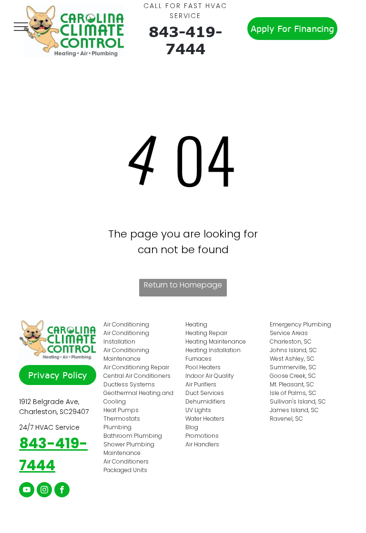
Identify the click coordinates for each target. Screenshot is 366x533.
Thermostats (121, 419)
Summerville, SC (293, 367)
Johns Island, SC (293, 350)
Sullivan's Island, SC (298, 401)
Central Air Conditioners (137, 376)
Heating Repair (206, 333)
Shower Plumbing (128, 444)
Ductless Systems (129, 384)
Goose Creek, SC (293, 376)
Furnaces (198, 359)
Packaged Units (125, 470)
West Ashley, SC (292, 359)
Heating (196, 324)
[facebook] (62, 491)
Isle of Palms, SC (293, 393)
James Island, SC (294, 410)
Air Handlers (202, 444)
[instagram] (44, 491)
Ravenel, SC (286, 419)
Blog (191, 427)
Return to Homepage (183, 284)
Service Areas (289, 333)
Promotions (202, 436)
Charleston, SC (291, 341)
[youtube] (26, 491)
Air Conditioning (126, 324)
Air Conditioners (126, 461)
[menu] (21, 26)
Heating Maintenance (215, 341)
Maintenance (122, 453)
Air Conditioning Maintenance (126, 354)
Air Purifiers (200, 384)
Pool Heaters (203, 367)
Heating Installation (213, 350)
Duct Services (204, 393)
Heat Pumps (121, 410)
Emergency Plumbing (300, 324)
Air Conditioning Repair (136, 367)
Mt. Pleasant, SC (292, 384)
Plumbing (117, 427)
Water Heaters (204, 419)
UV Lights (198, 410)
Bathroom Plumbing (132, 436)
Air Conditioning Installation (126, 337)
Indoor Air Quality (209, 376)
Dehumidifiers (205, 401)
